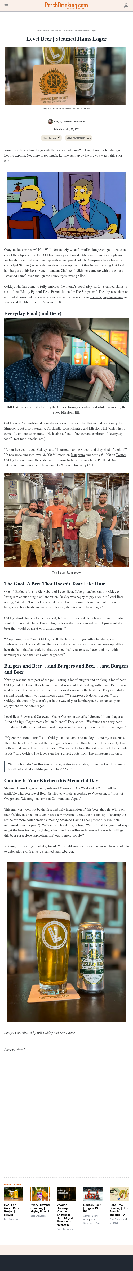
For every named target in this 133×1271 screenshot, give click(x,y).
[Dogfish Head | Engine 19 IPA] (93, 1193)
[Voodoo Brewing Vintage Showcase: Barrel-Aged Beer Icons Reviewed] (66, 1193)
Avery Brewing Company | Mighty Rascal (40, 1208)
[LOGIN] (126, 6)
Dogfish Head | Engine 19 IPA (92, 1208)
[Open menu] (6, 6)
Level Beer (65, 591)
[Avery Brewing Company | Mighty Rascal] (40, 1193)
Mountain (114, 1223)
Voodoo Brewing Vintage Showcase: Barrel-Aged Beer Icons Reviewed (65, 1214)
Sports (99, 1223)
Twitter (121, 454)
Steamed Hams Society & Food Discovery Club (60, 465)
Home (40, 31)
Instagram (78, 454)
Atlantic (86, 1216)
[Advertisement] (79, 1117)
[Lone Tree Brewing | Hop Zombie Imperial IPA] (119, 1193)
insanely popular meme (106, 296)
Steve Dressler (47, 748)
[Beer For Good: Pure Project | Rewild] (13, 1193)
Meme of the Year (36, 302)
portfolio (80, 423)
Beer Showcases (52, 31)
